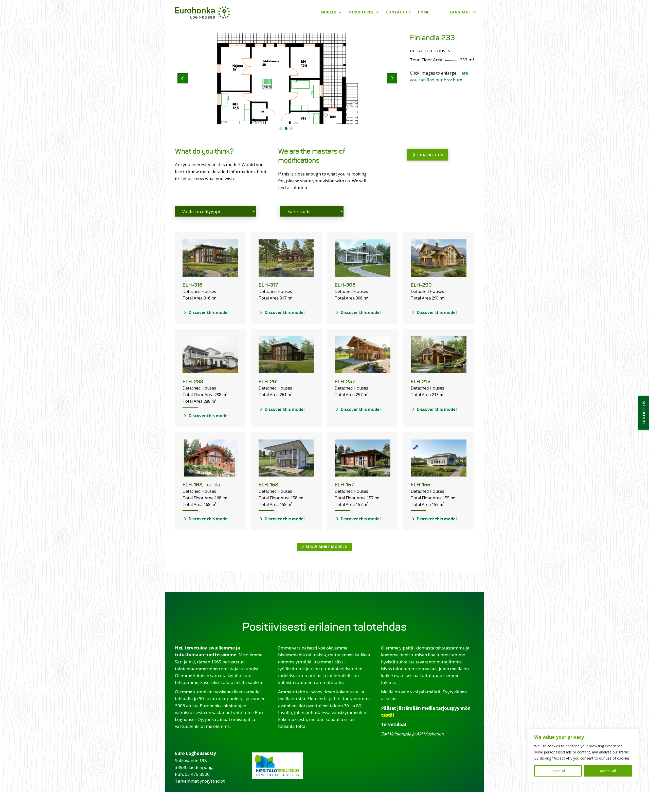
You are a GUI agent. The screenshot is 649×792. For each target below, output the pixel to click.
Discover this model (208, 312)
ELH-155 (420, 485)
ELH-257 (345, 381)
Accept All (608, 770)
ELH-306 (345, 285)
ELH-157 (344, 485)
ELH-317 (268, 285)
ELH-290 (421, 285)
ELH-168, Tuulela (201, 485)
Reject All (558, 770)
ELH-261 (269, 381)
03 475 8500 (197, 774)
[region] (583, 755)
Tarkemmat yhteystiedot (200, 781)
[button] (280, 128)
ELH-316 (193, 285)
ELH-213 (420, 381)
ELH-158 (268, 485)
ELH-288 (193, 381)
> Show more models (324, 546)
